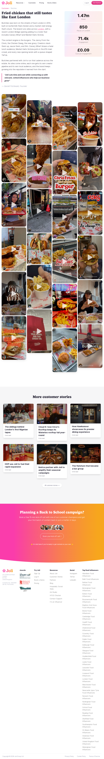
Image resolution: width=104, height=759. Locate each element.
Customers (32, 3)
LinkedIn (73, 580)
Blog (51, 583)
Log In (87, 3)
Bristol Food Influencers (86, 612)
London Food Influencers (87, 680)
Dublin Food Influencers (86, 640)
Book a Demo (52, 3)
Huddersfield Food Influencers (89, 657)
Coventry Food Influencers (88, 635)
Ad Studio (53, 592)
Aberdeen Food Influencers (88, 574)
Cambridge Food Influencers (88, 617)
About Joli (53, 573)
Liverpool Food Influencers (88, 674)
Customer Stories (56, 577)
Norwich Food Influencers (87, 697)
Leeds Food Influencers (86, 663)
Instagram (73, 573)
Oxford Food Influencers (87, 708)
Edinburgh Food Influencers (88, 646)
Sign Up (37, 573)
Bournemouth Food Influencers (89, 600)
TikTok (72, 577)
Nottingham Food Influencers (88, 703)
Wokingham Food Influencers (88, 748)
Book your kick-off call (51, 536)
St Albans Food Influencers (88, 731)
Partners (53, 580)
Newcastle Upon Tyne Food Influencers (90, 691)
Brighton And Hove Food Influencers (89, 606)
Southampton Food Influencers (89, 725)
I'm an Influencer (56, 602)
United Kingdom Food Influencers (90, 742)
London (41, 29)
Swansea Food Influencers (88, 737)
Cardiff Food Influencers (87, 623)
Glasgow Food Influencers (87, 652)
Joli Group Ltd (18, 756)
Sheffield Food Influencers (87, 720)
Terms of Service (94, 756)
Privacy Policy (69, 756)
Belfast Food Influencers (87, 583)
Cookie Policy (81, 756)
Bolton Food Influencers (87, 595)
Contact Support (56, 599)
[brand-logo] (7, 2)
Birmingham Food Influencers (88, 589)
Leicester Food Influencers (87, 669)
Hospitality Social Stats (56, 587)
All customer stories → (52, 485)
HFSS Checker (55, 595)
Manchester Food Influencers (88, 686)
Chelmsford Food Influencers (88, 629)
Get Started (97, 3)
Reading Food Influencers (87, 714)
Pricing (41, 3)
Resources (19, 3)
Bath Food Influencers (90, 579)
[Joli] (8, 570)
